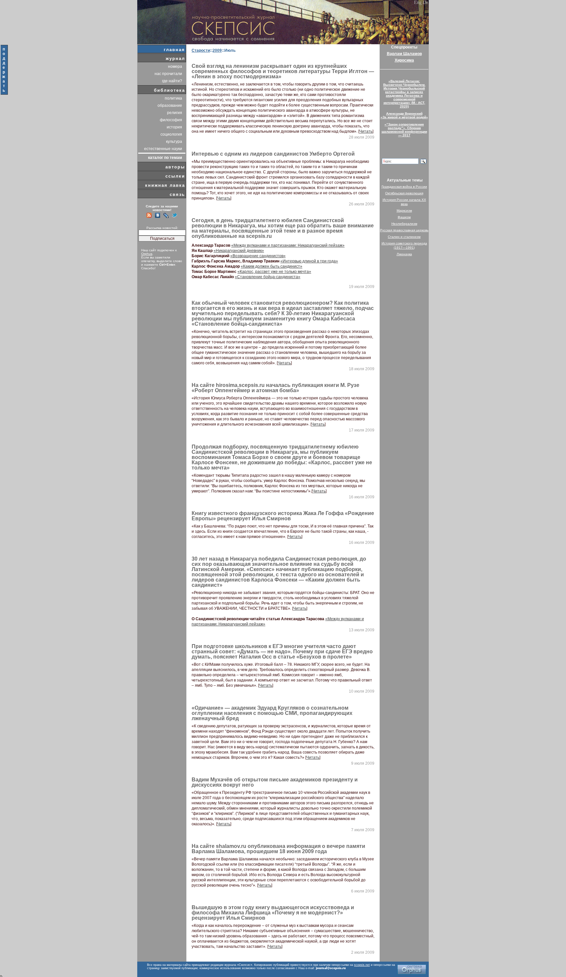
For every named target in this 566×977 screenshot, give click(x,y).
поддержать (4, 70)
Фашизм (404, 217)
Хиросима (404, 60)
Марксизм (404, 210)
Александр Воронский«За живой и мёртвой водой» (404, 115)
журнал (175, 58)
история (174, 127)
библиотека (169, 90)
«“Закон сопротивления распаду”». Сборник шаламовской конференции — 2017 (404, 130)
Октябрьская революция (404, 193)
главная (174, 49)
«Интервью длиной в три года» (309, 261)
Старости (201, 50)
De (425, 2)
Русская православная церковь (404, 230)
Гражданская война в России (404, 186)
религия (174, 112)
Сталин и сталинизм (404, 237)
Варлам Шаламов (404, 53)
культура (174, 141)
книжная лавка (165, 185)
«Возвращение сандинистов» (258, 256)
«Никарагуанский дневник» (239, 250)
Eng (418, 2)
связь (177, 194)
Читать (365, 131)
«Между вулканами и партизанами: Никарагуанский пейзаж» (288, 245)
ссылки (175, 176)
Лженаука (404, 254)
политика (173, 98)
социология (171, 134)
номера (175, 66)
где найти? (172, 81)
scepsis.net (362, 965)
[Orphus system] (411, 969)
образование (170, 105)
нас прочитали (168, 73)
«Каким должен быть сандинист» (271, 266)
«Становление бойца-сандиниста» (267, 277)
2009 (217, 50)
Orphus (146, 254)
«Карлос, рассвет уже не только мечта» (274, 271)
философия (171, 120)
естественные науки (163, 148)
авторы (175, 166)
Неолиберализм (404, 223)
